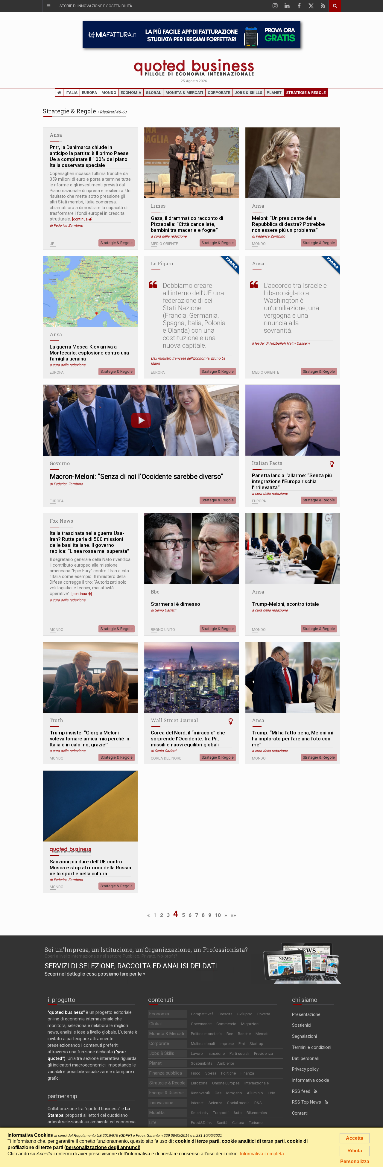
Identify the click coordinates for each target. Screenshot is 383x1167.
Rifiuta (354, 1150)
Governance (201, 1024)
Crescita (225, 1014)
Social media (238, 1103)
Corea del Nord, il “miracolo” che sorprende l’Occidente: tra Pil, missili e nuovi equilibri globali (188, 739)
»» (233, 915)
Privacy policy (305, 1069)
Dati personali (305, 1058)
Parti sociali (239, 1053)
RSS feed (303, 1091)
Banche (244, 1033)
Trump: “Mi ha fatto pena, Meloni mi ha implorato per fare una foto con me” (292, 739)
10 (218, 915)
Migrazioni (250, 1024)
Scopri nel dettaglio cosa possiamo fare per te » (95, 974)
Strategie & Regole (306, 92)
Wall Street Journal (174, 720)
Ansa (56, 135)
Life (152, 1122)
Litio (271, 1093)
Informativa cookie (310, 1080)
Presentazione (306, 1014)
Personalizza (354, 1161)
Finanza (247, 1073)
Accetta (354, 1138)
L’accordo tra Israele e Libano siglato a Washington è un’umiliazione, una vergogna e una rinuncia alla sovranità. (295, 308)
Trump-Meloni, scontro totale (285, 604)
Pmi (241, 1043)
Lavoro (197, 1053)
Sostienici (301, 1025)
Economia (131, 92)
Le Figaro (162, 263)
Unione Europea (226, 1083)
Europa (89, 92)
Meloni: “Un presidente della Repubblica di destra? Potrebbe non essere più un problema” (288, 224)
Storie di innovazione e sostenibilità (96, 6)
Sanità (222, 1122)
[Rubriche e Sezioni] (48, 6)
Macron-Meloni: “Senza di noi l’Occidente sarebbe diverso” (136, 477)
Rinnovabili (200, 1093)
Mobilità (157, 1112)
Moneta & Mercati (184, 92)
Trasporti (221, 1112)
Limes (158, 206)
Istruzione (216, 1053)
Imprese (227, 1043)
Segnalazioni (304, 1036)
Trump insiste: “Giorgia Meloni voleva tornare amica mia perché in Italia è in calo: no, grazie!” (89, 739)
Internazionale (256, 1083)
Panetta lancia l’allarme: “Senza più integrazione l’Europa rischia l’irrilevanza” (292, 481)
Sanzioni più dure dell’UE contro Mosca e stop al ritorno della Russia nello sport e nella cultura (90, 868)
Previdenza (263, 1053)
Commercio (226, 1024)
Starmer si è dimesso (175, 604)
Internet (197, 1103)
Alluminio (255, 1093)
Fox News (61, 521)
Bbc (155, 591)
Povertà (263, 1014)
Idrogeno (234, 1093)
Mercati (262, 1033)
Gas (218, 1093)
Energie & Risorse (166, 1093)
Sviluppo (245, 1014)
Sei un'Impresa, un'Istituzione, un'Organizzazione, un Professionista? (146, 949)
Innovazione (161, 1102)
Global (153, 92)
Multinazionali (203, 1043)
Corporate (219, 92)
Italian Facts (267, 463)
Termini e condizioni (311, 1047)
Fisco (195, 1073)
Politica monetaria (206, 1033)
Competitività (202, 1014)
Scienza (215, 1103)
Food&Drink (201, 1122)
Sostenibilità (201, 1063)
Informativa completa (262, 1153)
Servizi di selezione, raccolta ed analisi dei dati (131, 966)
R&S (258, 1103)
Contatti (300, 1113)
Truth (56, 720)
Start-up (256, 1043)
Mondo (108, 92)
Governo (60, 463)
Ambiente (225, 1063)
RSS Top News (308, 1102)
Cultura (238, 1122)
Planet (274, 92)
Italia (71, 92)
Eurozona (199, 1083)
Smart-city (199, 1112)
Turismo (256, 1122)
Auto (237, 1112)
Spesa (210, 1073)
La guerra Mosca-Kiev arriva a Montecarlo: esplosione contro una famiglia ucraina (89, 353)
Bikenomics (257, 1112)
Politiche (228, 1073)
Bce (230, 1033)
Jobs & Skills (248, 92)
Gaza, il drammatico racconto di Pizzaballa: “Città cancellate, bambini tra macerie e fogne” (187, 224)
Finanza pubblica (165, 1073)
